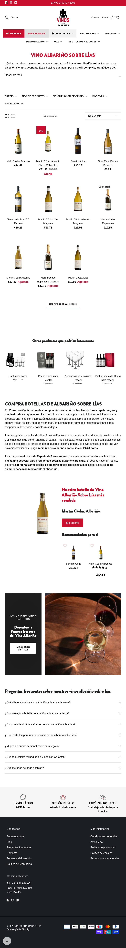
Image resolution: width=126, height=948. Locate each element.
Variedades (12, 103)
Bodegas (98, 96)
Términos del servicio (19, 858)
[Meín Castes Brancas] (18, 141)
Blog (9, 842)
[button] (100, 567)
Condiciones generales (103, 836)
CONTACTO (14, 891)
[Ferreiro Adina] (78, 141)
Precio (9, 96)
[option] (42, 516)
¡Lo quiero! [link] (72, 522)
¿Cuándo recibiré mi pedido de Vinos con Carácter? (36, 757)
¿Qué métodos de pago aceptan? (24, 768)
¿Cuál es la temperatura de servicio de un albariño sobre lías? (41, 735)
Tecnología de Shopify (18, 929)
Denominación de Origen (68, 96)
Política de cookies (101, 853)
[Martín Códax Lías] (78, 257)
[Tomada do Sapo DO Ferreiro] (18, 199)
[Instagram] (11, 2)
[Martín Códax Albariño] (18, 257)
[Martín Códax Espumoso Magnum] (48, 257)
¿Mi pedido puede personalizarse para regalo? (32, 746)
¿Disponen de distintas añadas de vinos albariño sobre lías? (40, 724)
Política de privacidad (103, 847)
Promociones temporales (104, 858)
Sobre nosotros (15, 836)
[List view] (13, 116)
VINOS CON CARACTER (28, 926)
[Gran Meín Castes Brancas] (107, 141)
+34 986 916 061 (22, 883)
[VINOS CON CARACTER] (63, 17)
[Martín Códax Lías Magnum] (48, 199)
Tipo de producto (33, 96)
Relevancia (94, 116)
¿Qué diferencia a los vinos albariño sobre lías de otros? (38, 702)
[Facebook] (6, 2)
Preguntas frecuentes (19, 847)
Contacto (12, 853)
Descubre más (13, 75)
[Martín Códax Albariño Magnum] (78, 199)
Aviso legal (96, 842)
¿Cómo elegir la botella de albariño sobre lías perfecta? (37, 713)
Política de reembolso (19, 864)
